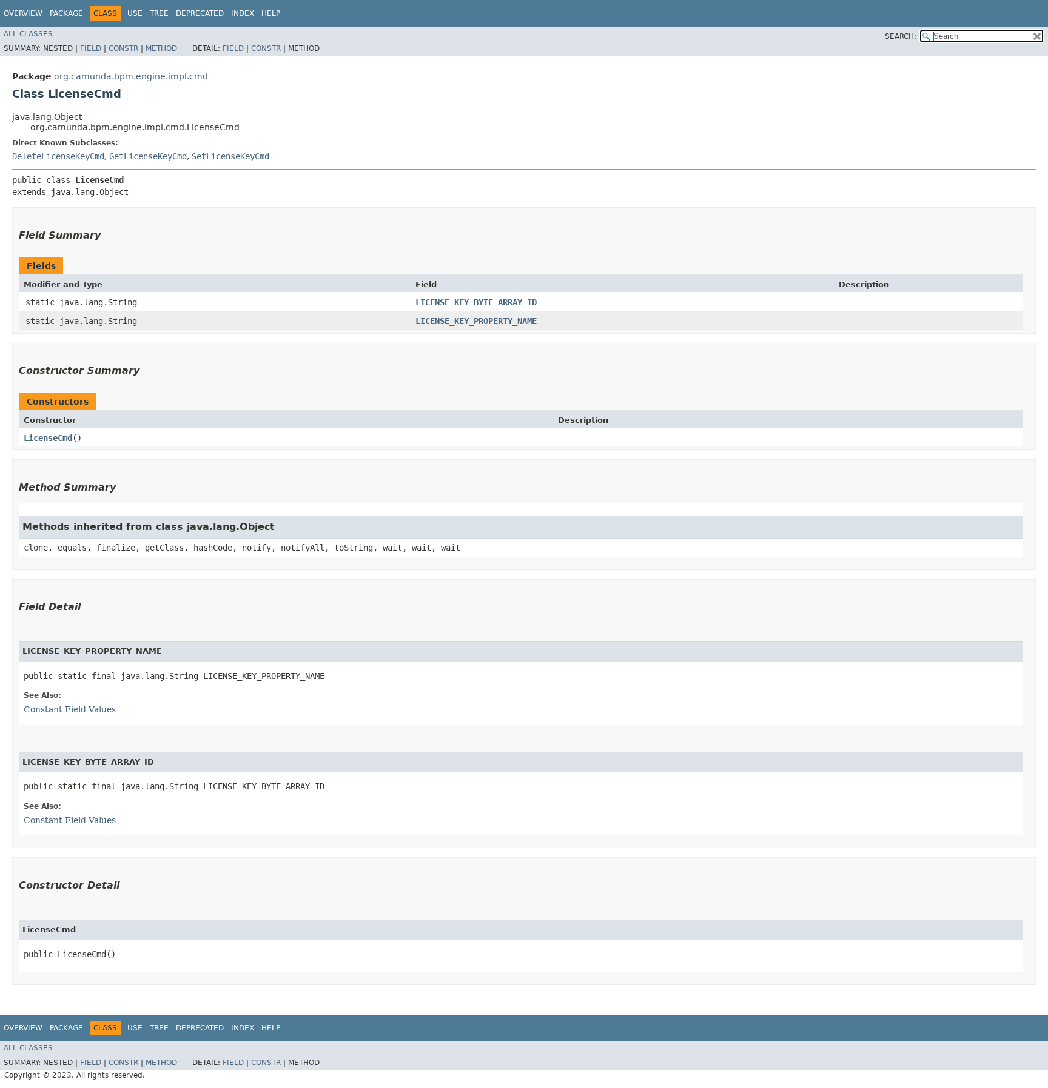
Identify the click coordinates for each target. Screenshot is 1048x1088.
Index (242, 13)
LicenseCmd (48, 438)
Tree (159, 13)
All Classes (28, 34)
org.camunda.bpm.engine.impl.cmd (131, 76)
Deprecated (200, 13)
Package (66, 13)
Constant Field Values (70, 709)
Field (90, 48)
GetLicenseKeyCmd (148, 156)
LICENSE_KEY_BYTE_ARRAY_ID (476, 302)
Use (135, 13)
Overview (23, 13)
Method (161, 48)
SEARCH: (900, 36)
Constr (123, 48)
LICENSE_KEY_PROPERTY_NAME (476, 321)
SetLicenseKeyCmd (230, 156)
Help (270, 13)
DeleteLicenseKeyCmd (58, 156)
